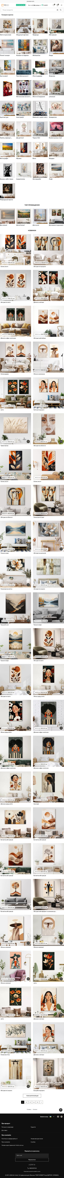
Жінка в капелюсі (6, 947)
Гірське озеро (5, 553)
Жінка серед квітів (39, 696)
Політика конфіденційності (9, 1138)
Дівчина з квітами (39, 1019)
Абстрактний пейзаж (40, 338)
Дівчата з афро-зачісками (8, 338)
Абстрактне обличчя (40, 445)
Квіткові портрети (39, 409)
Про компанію (6, 1142)
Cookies (33, 1142)
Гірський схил (5, 624)
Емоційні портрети (39, 1090)
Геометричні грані (39, 517)
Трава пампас (4, 445)
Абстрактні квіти (5, 302)
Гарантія (33, 1127)
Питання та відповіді (7, 1127)
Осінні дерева (5, 374)
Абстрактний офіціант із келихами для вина (45, 911)
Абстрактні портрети (40, 266)
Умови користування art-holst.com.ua (12, 1145)
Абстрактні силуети (39, 589)
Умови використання (37, 1138)
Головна (29, 1109)
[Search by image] (57, 10)
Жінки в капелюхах (39, 374)
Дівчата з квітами (39, 302)
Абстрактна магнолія (40, 553)
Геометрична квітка (6, 589)
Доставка (4, 1130)
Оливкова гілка (5, 1054)
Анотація (36, 804)
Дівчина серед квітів (7, 804)
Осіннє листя (4, 266)
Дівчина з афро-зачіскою (41, 732)
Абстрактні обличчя (6, 517)
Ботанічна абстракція (7, 839)
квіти (2, 409)
